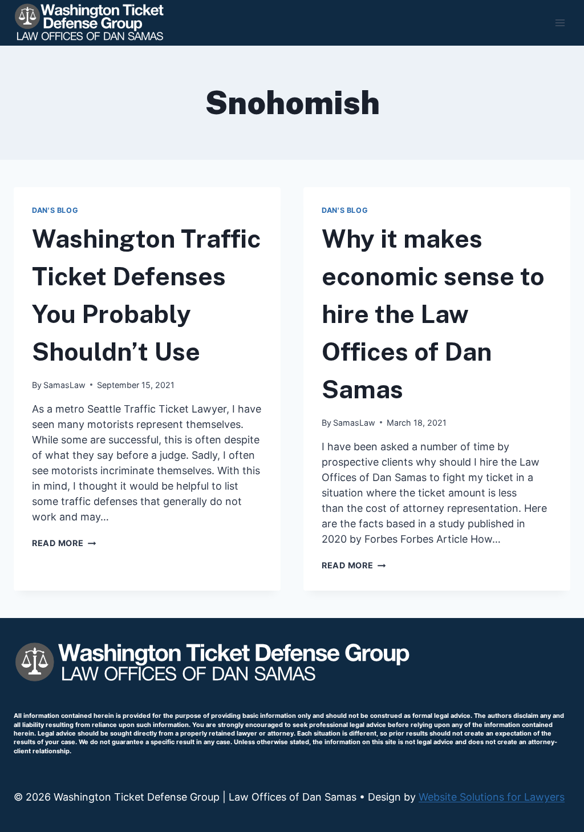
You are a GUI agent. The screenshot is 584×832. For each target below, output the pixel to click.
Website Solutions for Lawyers (492, 797)
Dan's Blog (55, 210)
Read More (64, 543)
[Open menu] (559, 22)
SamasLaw (64, 385)
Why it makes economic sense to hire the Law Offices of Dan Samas (433, 314)
